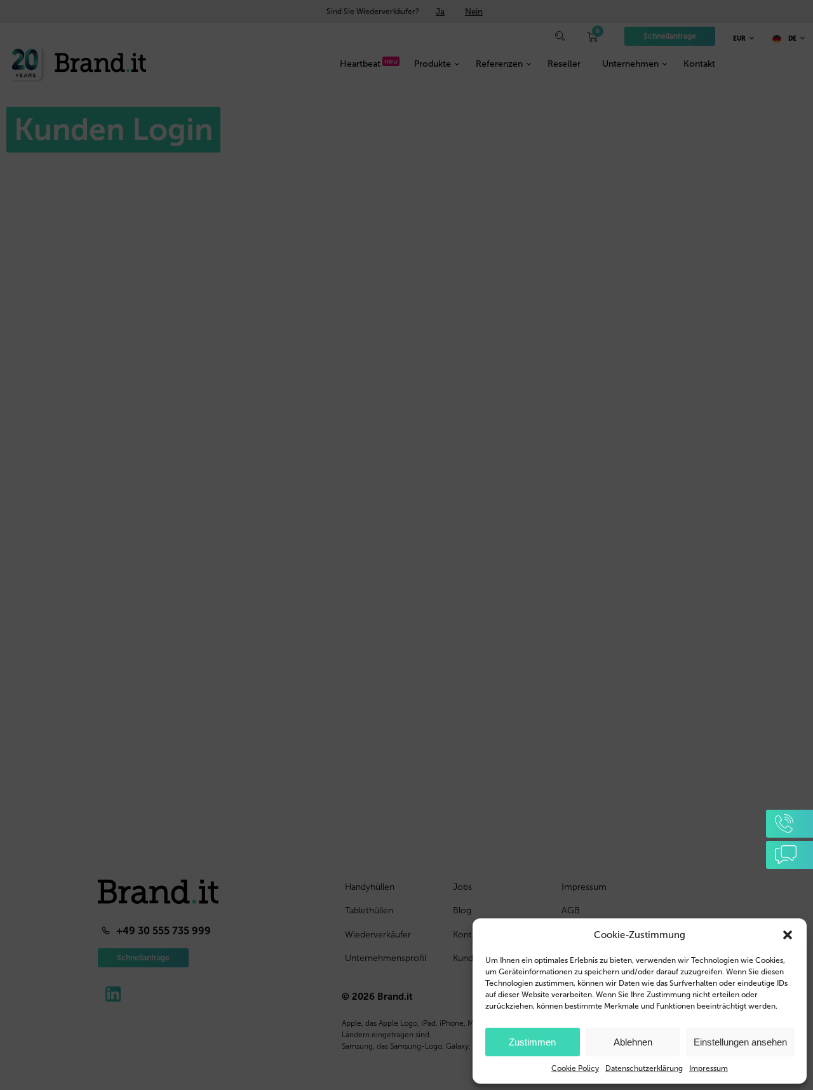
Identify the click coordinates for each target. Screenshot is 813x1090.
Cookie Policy (575, 1068)
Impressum (708, 1068)
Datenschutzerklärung (644, 1068)
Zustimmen (532, 1042)
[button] (787, 935)
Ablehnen (633, 1042)
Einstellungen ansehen (740, 1042)
